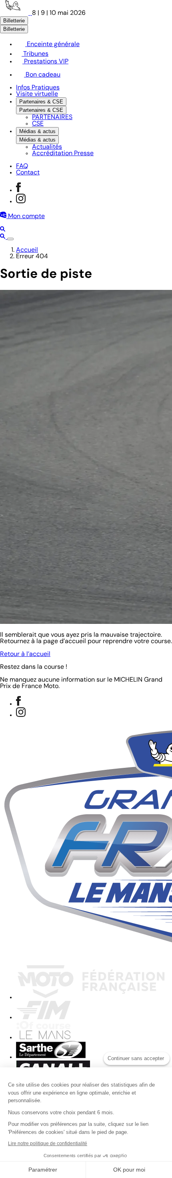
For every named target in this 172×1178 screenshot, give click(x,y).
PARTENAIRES (52, 117)
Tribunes (35, 54)
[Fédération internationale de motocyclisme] (43, 1017)
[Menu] (10, 239)
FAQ (22, 166)
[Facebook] (18, 190)
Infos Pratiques (38, 88)
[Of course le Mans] (43, 1037)
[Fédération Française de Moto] (91, 997)
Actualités (47, 147)
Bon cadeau (42, 75)
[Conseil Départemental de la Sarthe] (51, 1057)
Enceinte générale (52, 44)
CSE (38, 124)
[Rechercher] (3, 230)
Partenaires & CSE (41, 102)
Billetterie (14, 21)
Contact (28, 173)
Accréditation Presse (63, 153)
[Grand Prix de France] (16, 13)
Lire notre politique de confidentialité (47, 1143)
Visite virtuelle (37, 94)
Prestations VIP (45, 62)
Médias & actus (37, 131)
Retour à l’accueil (25, 654)
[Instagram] (21, 201)
